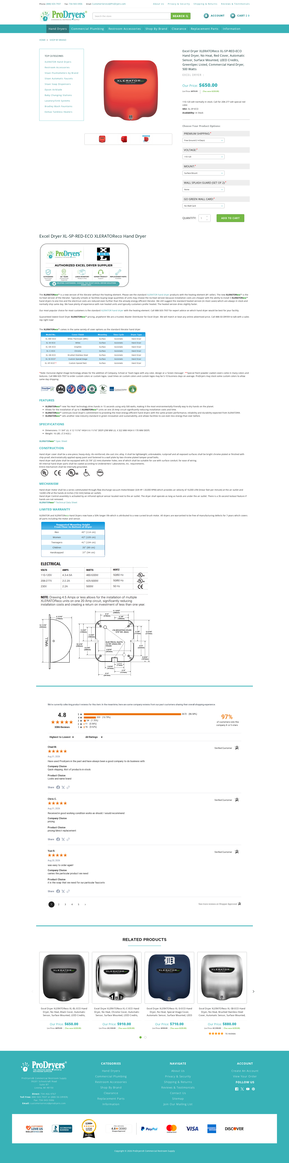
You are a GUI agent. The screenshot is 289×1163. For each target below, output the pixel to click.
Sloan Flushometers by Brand (61, 73)
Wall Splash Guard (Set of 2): (205, 182)
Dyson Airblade (53, 89)
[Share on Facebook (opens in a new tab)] (58, 788)
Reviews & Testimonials (235, 3)
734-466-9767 (44, 1093)
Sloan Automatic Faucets (59, 78)
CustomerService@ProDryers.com (109, 3)
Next (253, 991)
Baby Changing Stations (58, 95)
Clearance (179, 28)
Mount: (190, 166)
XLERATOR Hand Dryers (58, 61)
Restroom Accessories (125, 28)
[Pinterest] (253, 1089)
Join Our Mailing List (178, 1104)
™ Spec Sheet (53, 441)
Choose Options (64, 981)
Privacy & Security (179, 3)
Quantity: (189, 218)
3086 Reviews (65, 727)
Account (218, 16)
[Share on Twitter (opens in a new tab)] (63, 787)
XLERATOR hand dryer (158, 294)
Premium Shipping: (197, 133)
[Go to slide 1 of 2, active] (140, 1037)
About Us (158, 3)
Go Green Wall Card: (199, 199)
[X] (242, 1089)
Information (232, 28)
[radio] (144, 714)
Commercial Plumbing (87, 28)
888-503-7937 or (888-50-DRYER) (44, 1097)
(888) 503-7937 (53, 3)
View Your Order (245, 1076)
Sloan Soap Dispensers (58, 84)
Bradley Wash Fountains (58, 106)
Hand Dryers (58, 28)
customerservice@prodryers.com (44, 1103)
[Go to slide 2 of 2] (145, 1037)
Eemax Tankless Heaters (58, 111)
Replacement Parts (205, 28)
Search (179, 16)
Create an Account (245, 1071)
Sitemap (178, 1098)
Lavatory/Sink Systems (57, 100)
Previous (32, 991)
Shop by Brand (156, 28)
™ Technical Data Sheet (58, 502)
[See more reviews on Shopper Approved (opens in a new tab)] (68, 787)
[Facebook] (236, 1089)
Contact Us (178, 1093)
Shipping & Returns (205, 3)
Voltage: (190, 150)
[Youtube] (247, 1089)
